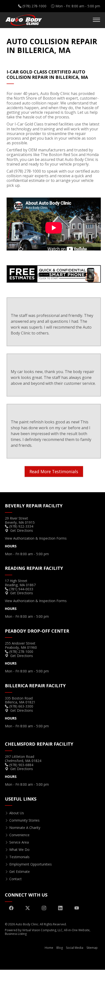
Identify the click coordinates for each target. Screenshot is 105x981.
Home (49, 948)
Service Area (19, 842)
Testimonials (19, 857)
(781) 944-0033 (21, 589)
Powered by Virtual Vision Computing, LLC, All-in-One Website (47, 930)
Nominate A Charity (24, 827)
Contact (15, 879)
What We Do (19, 849)
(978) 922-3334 (21, 526)
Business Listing (16, 934)
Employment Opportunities (30, 864)
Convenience (19, 835)
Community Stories (24, 820)
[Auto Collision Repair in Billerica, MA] (54, 273)
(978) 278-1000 (34, 6)
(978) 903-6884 (21, 764)
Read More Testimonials (54, 471)
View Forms (36, 538)
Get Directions (21, 530)
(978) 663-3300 (21, 706)
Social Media (74, 948)
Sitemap (92, 948)
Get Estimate (19, 871)
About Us (16, 813)
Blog (59, 948)
